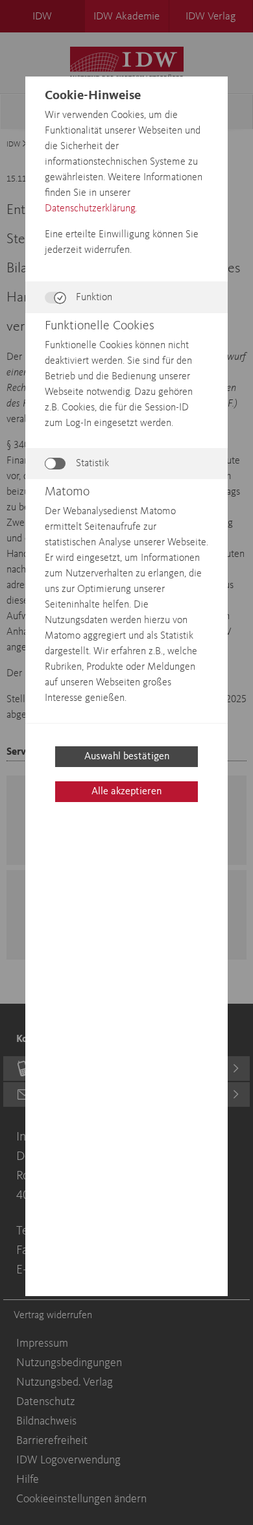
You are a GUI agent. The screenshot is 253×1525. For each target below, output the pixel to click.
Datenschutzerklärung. (91, 209)
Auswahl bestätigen (126, 756)
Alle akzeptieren (126, 791)
